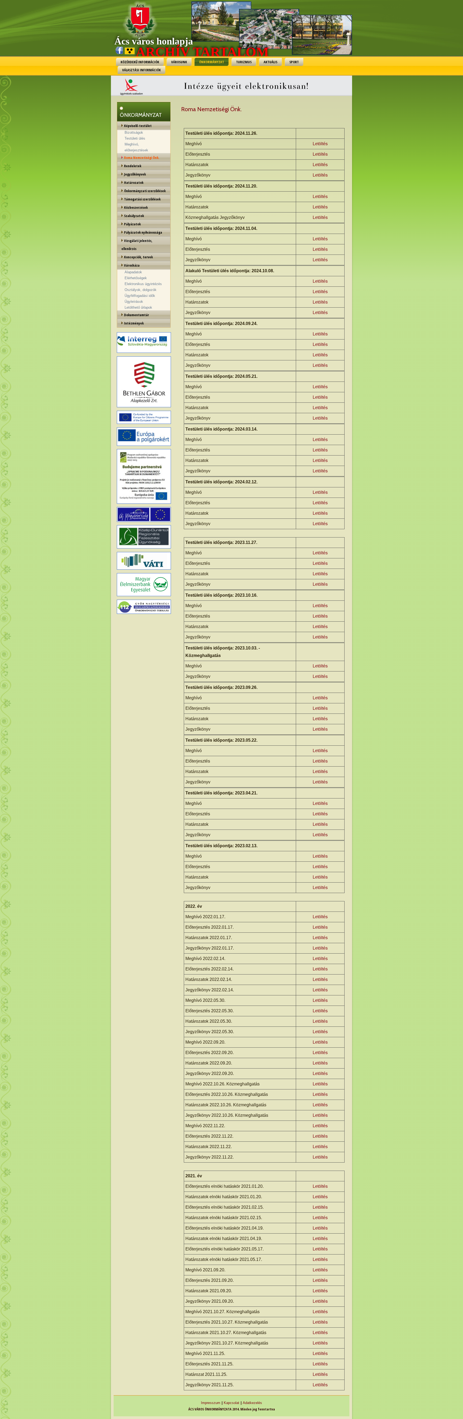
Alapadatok (133, 272)
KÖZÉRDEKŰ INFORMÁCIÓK (140, 61)
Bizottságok (134, 132)
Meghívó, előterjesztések (136, 147)
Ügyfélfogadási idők (140, 296)
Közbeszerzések (136, 207)
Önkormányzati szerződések (145, 190)
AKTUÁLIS (270, 61)
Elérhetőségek (136, 278)
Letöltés (320, 143)
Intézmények (134, 323)
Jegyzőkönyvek (135, 174)
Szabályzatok (134, 215)
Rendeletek (132, 165)
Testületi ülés (135, 138)
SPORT (294, 61)
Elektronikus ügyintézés (143, 284)
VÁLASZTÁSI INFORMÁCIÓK (141, 70)
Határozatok (133, 182)
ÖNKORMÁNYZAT (211, 61)
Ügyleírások (134, 302)
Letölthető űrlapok (138, 307)
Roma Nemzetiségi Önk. (141, 157)
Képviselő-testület (138, 125)
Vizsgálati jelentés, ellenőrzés (136, 244)
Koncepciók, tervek (138, 257)
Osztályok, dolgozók (140, 290)
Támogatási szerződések (142, 199)
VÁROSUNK (179, 61)
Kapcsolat (231, 1403)
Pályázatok (132, 224)
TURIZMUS (244, 61)
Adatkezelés (252, 1403)
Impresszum (210, 1403)
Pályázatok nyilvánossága (143, 232)
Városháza (132, 265)
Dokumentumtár (136, 314)
